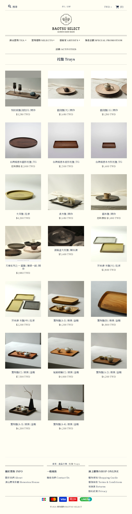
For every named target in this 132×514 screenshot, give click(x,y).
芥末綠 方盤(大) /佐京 (108, 265)
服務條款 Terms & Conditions (105, 482)
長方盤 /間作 (66, 214)
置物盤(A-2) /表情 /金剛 (109, 372)
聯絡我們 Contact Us (58, 477)
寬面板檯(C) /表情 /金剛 (66, 372)
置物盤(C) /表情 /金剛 (23, 372)
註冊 (68, 6)
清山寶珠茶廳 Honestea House (22, 482)
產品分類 (63, 463)
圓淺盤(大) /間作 (66, 110)
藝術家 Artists (69, 40)
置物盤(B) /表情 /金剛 (108, 320)
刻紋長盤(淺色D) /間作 (23, 110)
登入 (63, 6)
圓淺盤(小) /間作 (109, 110)
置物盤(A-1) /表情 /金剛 (66, 320)
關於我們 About (13, 477)
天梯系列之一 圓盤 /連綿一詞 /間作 (23, 267)
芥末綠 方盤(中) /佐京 (23, 320)
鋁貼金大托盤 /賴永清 (66, 250)
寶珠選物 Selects (42, 40)
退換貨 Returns (97, 486)
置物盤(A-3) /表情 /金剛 (23, 424)
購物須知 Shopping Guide (103, 477)
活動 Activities (66, 49)
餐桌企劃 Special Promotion (104, 40)
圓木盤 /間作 (109, 214)
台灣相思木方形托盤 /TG (109, 162)
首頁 (54, 463)
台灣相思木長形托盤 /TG (66, 162)
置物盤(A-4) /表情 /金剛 (66, 424)
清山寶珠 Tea (17, 40)
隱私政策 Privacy (98, 491)
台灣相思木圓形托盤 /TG (23, 162)
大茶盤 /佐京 (23, 214)
